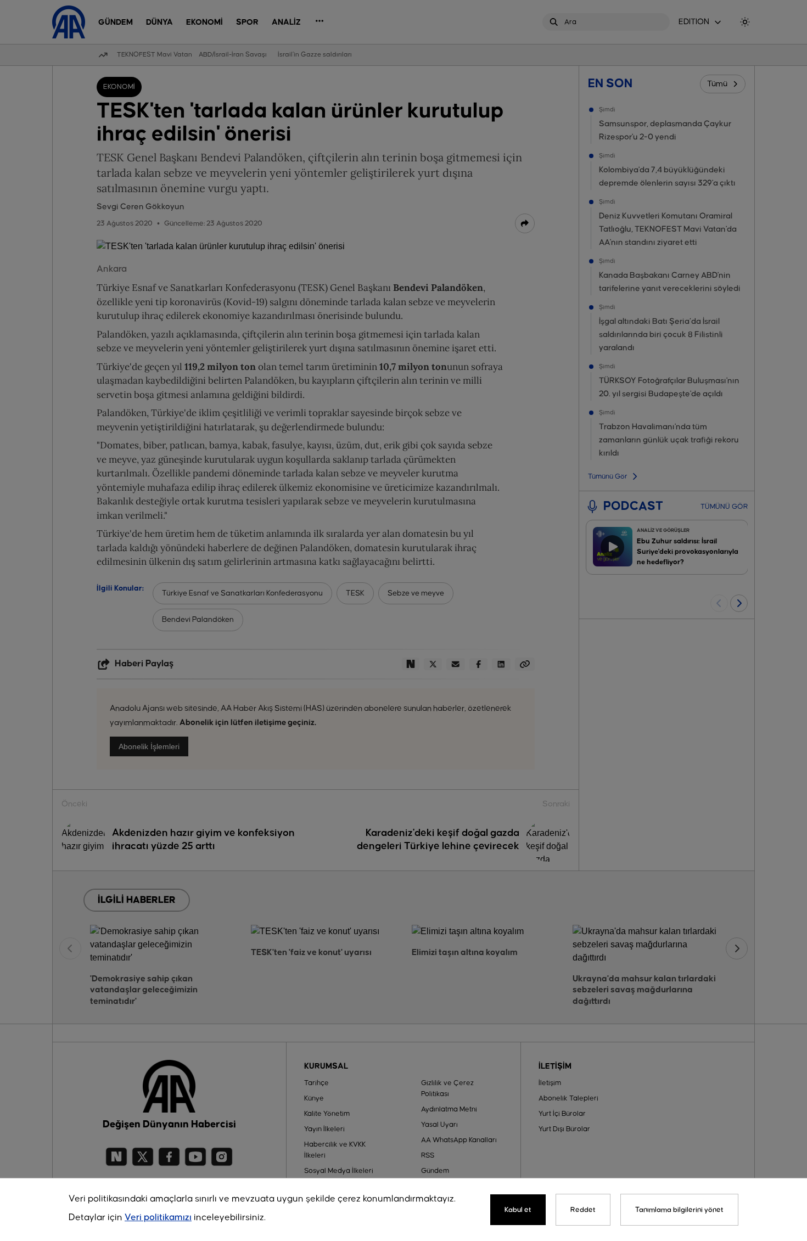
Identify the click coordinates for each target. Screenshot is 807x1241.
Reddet (583, 1210)
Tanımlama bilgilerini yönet (679, 1210)
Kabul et (518, 1210)
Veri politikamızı (158, 1217)
